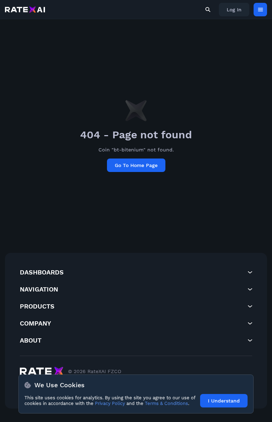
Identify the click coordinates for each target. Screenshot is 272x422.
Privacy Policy (110, 403)
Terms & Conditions (166, 403)
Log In (234, 9)
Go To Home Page (136, 165)
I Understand (224, 401)
